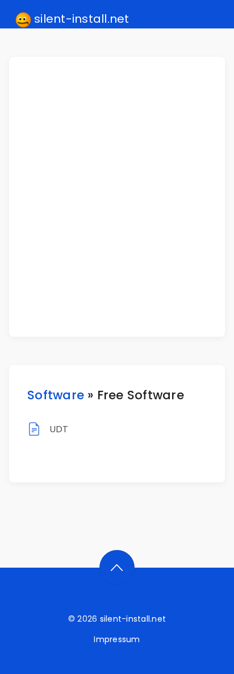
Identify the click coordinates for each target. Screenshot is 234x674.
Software (55, 395)
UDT (59, 429)
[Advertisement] (117, 197)
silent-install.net (80, 19)
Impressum (117, 639)
